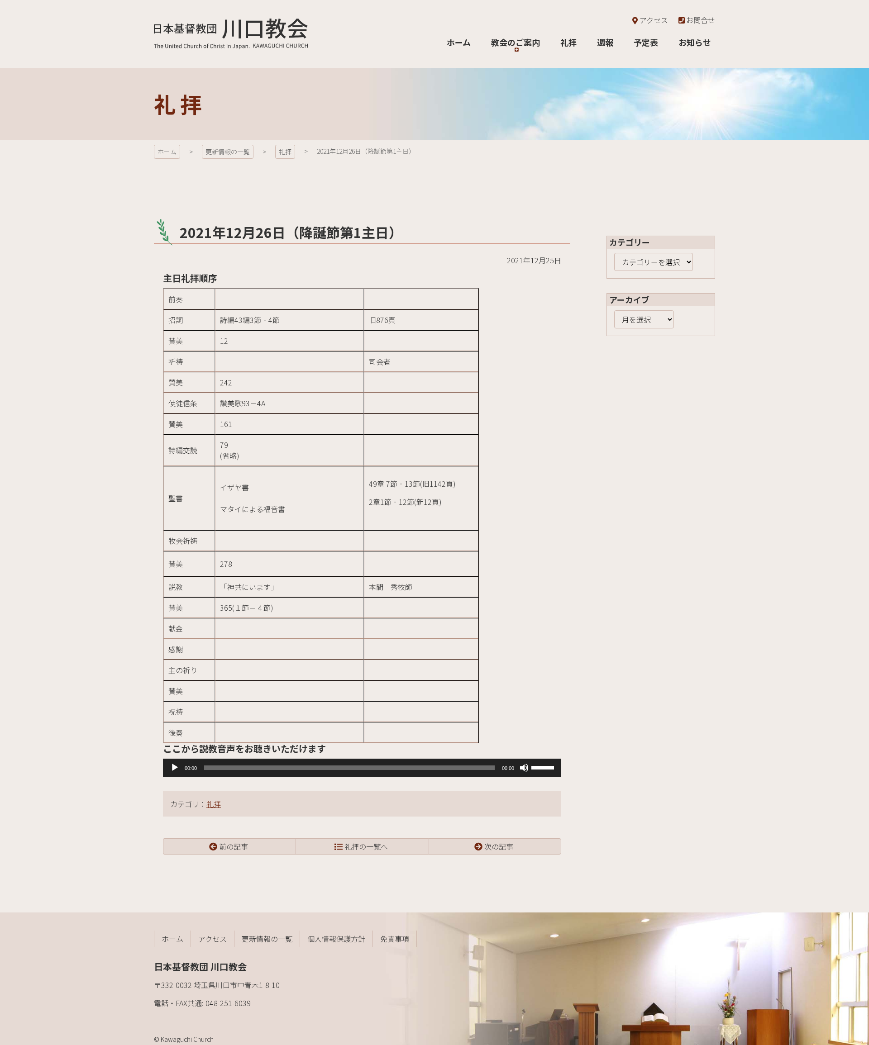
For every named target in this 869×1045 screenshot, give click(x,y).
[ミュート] (524, 767)
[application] (362, 768)
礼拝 (285, 151)
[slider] (544, 767)
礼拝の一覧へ (366, 846)
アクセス (654, 19)
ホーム (167, 151)
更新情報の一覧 (227, 151)
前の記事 (233, 846)
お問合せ (700, 19)
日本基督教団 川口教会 (231, 34)
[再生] (174, 767)
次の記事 (498, 846)
